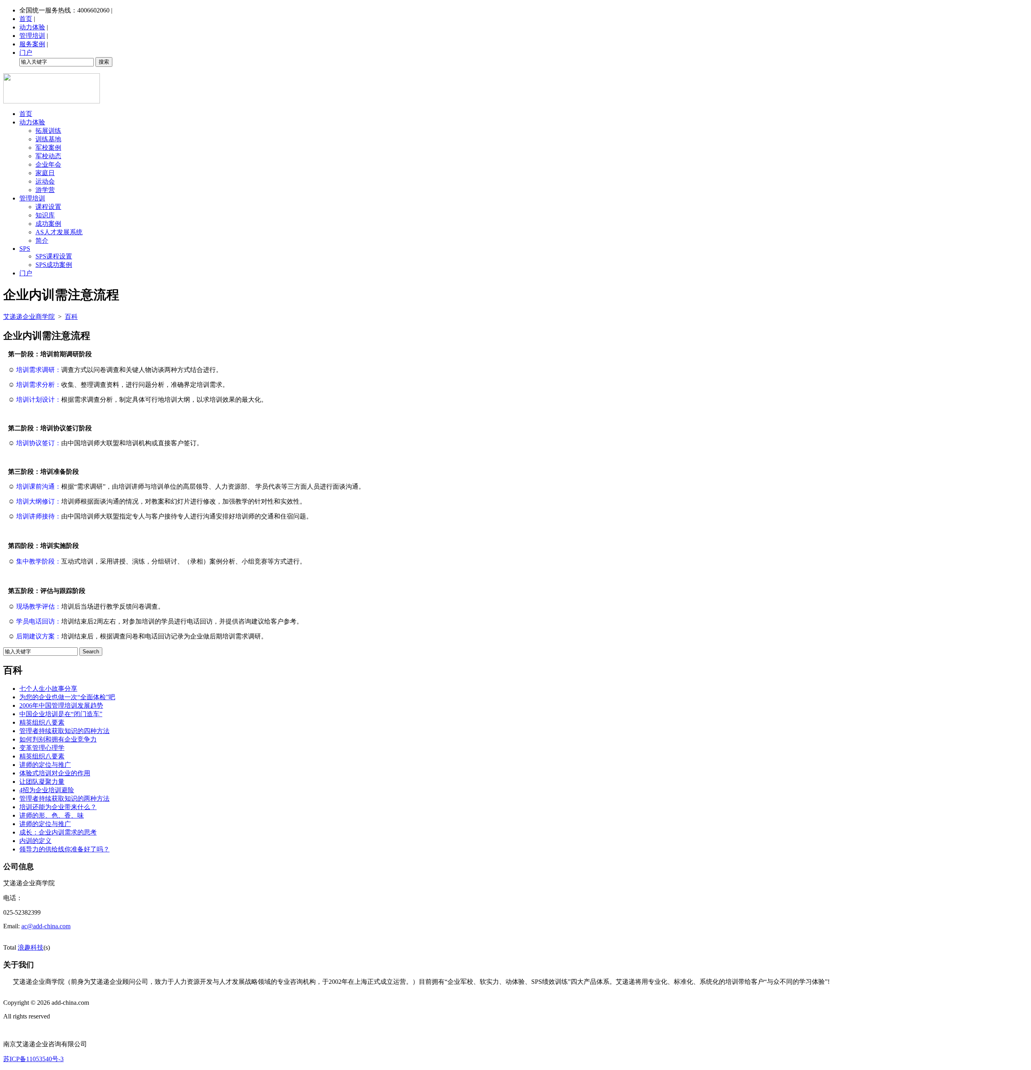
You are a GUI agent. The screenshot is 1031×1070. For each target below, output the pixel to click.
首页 (25, 18)
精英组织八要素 (41, 722)
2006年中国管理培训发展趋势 (61, 705)
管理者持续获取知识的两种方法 (64, 798)
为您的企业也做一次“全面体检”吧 (67, 697)
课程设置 (48, 206)
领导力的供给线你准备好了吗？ (64, 849)
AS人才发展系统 (59, 232)
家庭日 (45, 172)
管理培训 (32, 35)
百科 (71, 316)
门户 (25, 52)
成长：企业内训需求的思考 (58, 832)
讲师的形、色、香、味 (51, 815)
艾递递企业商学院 (29, 316)
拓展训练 (48, 130)
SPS (24, 248)
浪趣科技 (30, 947)
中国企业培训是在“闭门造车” (60, 714)
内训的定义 (35, 840)
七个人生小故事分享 (48, 688)
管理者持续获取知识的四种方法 (64, 730)
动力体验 (32, 27)
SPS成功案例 (53, 264)
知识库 (45, 215)
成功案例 (48, 223)
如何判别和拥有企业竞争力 (58, 739)
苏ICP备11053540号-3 (33, 1059)
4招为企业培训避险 (46, 790)
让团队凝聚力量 (41, 781)
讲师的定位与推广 (45, 764)
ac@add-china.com (45, 926)
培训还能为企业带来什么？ (58, 807)
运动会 (45, 181)
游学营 (45, 189)
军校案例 (48, 147)
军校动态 (48, 156)
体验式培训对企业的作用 (54, 773)
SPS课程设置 (53, 256)
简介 (41, 240)
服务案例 (32, 44)
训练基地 (48, 139)
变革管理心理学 (41, 747)
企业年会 (48, 164)
